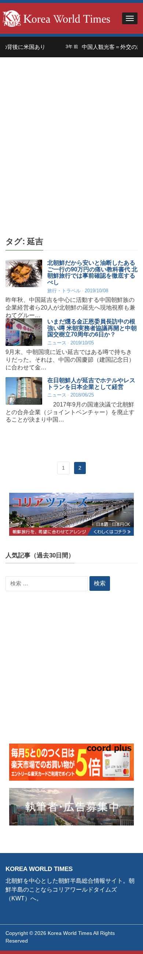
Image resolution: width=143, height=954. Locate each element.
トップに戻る (119, 939)
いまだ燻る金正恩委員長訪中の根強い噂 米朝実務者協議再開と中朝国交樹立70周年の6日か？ (92, 327)
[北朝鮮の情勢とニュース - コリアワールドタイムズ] (56, 18)
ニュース (56, 343)
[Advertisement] (71, 147)
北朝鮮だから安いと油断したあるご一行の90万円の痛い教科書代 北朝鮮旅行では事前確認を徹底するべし (92, 272)
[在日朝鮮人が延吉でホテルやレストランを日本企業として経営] (24, 391)
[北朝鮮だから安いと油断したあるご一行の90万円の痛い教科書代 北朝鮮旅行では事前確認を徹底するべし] (24, 273)
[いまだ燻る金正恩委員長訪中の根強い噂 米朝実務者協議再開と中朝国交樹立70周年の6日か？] (24, 332)
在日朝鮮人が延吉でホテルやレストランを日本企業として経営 (91, 383)
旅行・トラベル (64, 290)
